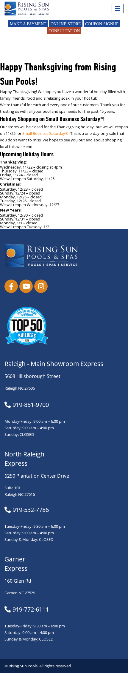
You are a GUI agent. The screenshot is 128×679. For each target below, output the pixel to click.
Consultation (64, 31)
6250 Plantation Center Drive (36, 476)
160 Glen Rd (17, 581)
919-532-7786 (31, 510)
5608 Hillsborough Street (32, 376)
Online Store (66, 24)
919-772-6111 (31, 609)
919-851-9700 (31, 405)
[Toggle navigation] (118, 8)
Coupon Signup (101, 24)
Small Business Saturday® (45, 133)
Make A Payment (28, 24)
